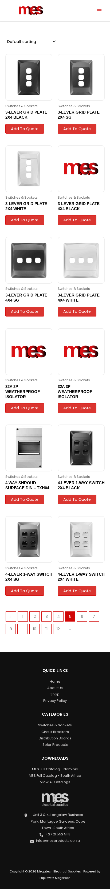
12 (58, 629)
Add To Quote (24, 128)
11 (46, 629)
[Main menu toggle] (99, 10)
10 (34, 629)
